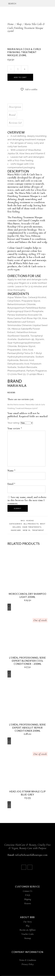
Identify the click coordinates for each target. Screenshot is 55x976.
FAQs (27, 895)
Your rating (13, 422)
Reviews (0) (15, 122)
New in (26, 530)
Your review (14, 428)
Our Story (27, 921)
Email (11, 484)
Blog (27, 925)
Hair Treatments (32, 527)
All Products (31, 524)
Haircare (16, 530)
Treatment (38, 530)
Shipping (27, 899)
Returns (27, 903)
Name (11, 470)
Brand (12, 114)
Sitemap (27, 938)
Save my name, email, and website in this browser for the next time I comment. (26, 500)
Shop (19, 24)
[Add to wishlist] (9, 607)
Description (15, 107)
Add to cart (20, 77)
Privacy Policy (27, 964)
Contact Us (27, 890)
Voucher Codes (27, 933)
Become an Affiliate (27, 929)
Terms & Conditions (27, 960)
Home (10, 24)
